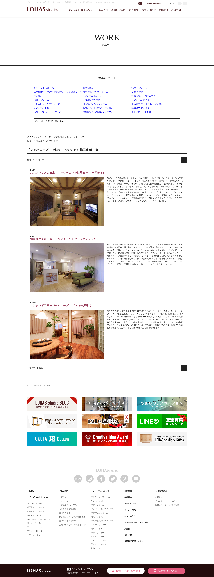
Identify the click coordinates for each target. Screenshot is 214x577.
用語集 (127, 529)
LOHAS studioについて (82, 9)
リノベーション (97, 501)
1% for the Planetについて (38, 531)
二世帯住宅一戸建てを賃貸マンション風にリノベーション (58, 94)
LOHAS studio (42, 9)
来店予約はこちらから (167, 570)
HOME (31, 491)
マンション (63, 501)
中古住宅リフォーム (99, 513)
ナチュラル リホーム (44, 88)
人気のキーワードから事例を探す (73, 525)
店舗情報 (128, 491)
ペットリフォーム (98, 536)
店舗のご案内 (118, 9)
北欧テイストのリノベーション (98, 107)
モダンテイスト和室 (141, 111)
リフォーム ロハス (92, 96)
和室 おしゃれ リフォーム (95, 92)
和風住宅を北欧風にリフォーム (98, 111)
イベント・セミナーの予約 (166, 501)
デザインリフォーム (99, 540)
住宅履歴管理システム (133, 541)
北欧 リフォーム (139, 88)
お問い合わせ (162, 491)
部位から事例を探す (67, 521)
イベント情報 (130, 510)
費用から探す (64, 513)
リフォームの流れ (34, 523)
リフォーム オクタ (140, 100)
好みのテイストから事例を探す (72, 517)
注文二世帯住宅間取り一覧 (47, 104)
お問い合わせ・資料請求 (155, 9)
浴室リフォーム (97, 528)
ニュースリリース (131, 516)
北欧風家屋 (88, 88)
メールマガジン (131, 503)
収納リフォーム (97, 548)
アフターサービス (34, 527)
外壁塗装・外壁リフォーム (102, 521)
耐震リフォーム (97, 517)
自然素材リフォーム (35, 511)
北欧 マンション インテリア (47, 111)
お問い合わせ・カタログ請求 (167, 505)
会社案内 (128, 497)
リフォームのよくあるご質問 (136, 522)
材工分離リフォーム (35, 507)
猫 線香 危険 (137, 92)
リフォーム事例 (41, 107)
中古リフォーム (97, 505)
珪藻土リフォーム (98, 533)
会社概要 (133, 9)
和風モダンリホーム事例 (143, 96)
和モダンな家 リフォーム (95, 104)
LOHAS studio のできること (39, 519)
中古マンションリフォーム (102, 509)
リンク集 (128, 535)
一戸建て (63, 497)
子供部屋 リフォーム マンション (147, 104)
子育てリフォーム (98, 544)
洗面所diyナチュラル (141, 107)
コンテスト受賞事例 (67, 509)
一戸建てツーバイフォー (69, 505)
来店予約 (176, 9)
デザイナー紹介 (33, 535)
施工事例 (103, 9)
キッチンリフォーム (99, 525)
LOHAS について (34, 515)
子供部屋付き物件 (91, 100)
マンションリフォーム (100, 497)
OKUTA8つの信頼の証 (36, 503)
